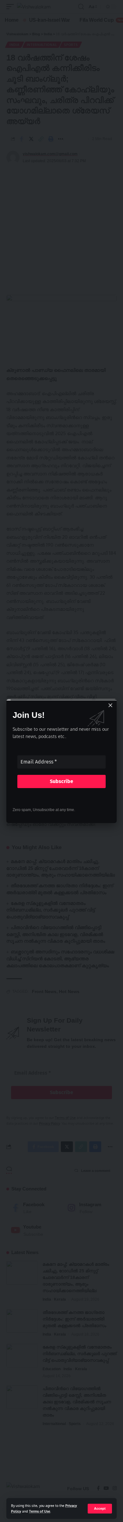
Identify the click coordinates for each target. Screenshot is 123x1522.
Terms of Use (39, 1511)
